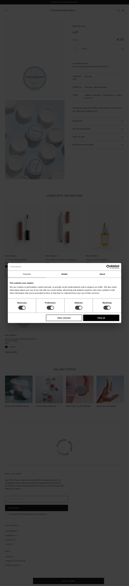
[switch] (50, 308)
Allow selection (64, 318)
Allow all (101, 318)
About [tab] (102, 274)
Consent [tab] (26, 274)
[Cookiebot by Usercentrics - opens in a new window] (108, 267)
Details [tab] (64, 274)
